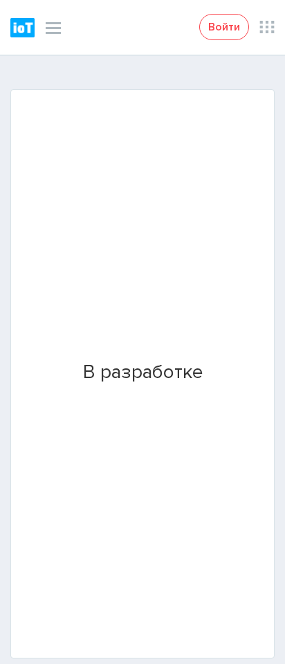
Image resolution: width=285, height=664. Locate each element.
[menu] (53, 27)
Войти (224, 27)
